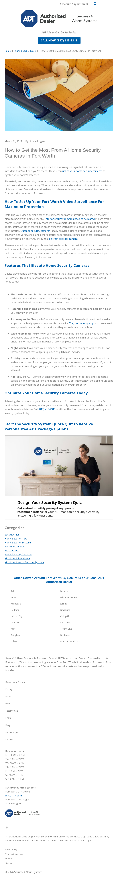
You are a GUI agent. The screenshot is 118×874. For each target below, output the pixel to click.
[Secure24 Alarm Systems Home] (59, 18)
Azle (13, 591)
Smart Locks (12, 550)
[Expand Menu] (32, 28)
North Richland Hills (70, 641)
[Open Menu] (19, 4)
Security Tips (12, 534)
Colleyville (65, 616)
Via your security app (81, 323)
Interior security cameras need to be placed (70, 219)
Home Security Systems (18, 542)
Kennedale (16, 603)
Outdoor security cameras (35, 230)
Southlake (65, 622)
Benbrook (65, 635)
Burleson (64, 591)
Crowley (15, 622)
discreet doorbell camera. (63, 238)
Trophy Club (66, 628)
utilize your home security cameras (82, 171)
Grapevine (65, 609)
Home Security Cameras (18, 554)
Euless (14, 641)
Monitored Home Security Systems (24, 562)
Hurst (13, 597)
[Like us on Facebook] (6, 828)
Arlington (15, 635)
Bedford (15, 609)
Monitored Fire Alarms (17, 558)
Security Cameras (15, 546)
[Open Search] (95, 3)
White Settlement (68, 597)
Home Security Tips (16, 538)
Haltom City (16, 616)
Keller (13, 628)
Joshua (63, 603)
